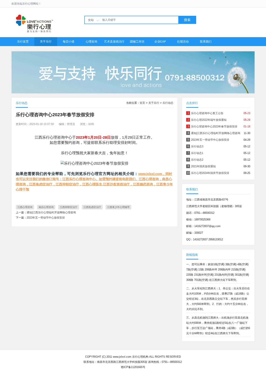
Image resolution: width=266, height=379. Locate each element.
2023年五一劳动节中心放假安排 (46, 217)
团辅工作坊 (137, 41)
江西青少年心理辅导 (118, 207)
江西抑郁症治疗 (68, 207)
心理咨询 (91, 41)
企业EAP (160, 41)
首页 (142, 102)
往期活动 (183, 41)
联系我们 (206, 41)
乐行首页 (23, 41)
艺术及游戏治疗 (114, 41)
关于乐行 (46, 41)
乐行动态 (168, 102)
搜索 (187, 20)
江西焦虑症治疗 (92, 207)
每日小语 (68, 41)
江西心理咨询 (24, 207)
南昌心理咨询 (46, 207)
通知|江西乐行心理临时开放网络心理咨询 (51, 212)
